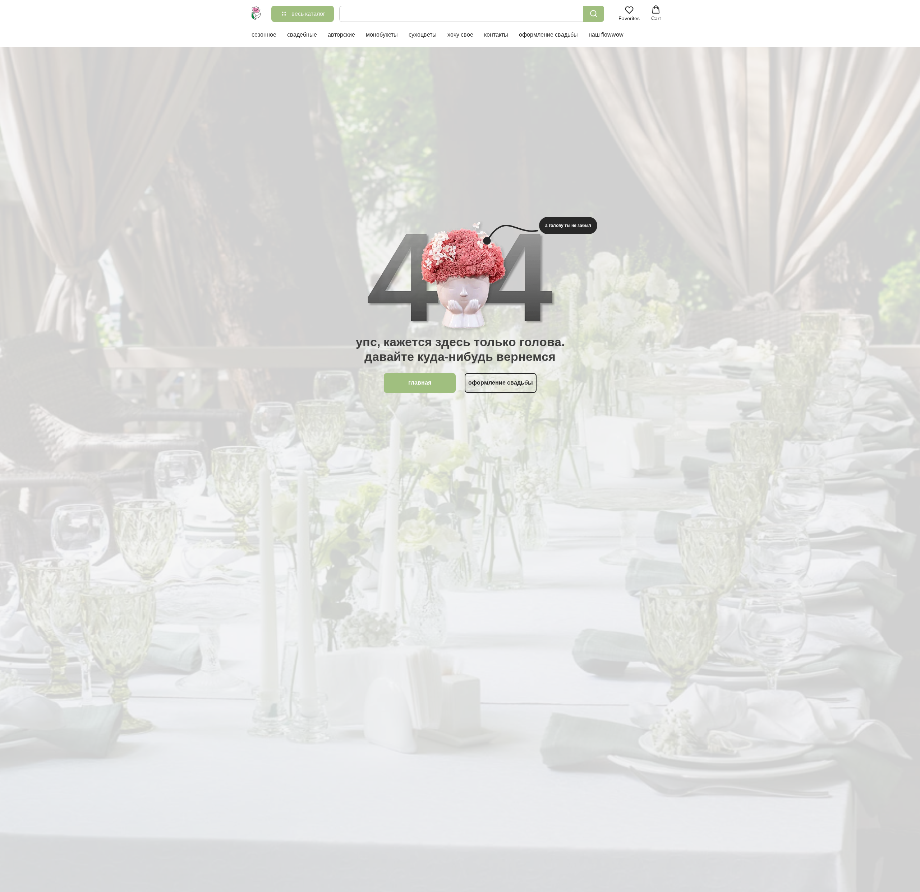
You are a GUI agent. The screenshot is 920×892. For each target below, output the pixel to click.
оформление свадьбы (548, 35)
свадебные (302, 35)
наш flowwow (606, 35)
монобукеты (382, 35)
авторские (341, 35)
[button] (629, 13)
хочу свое (460, 35)
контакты (496, 35)
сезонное (264, 35)
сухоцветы (423, 35)
